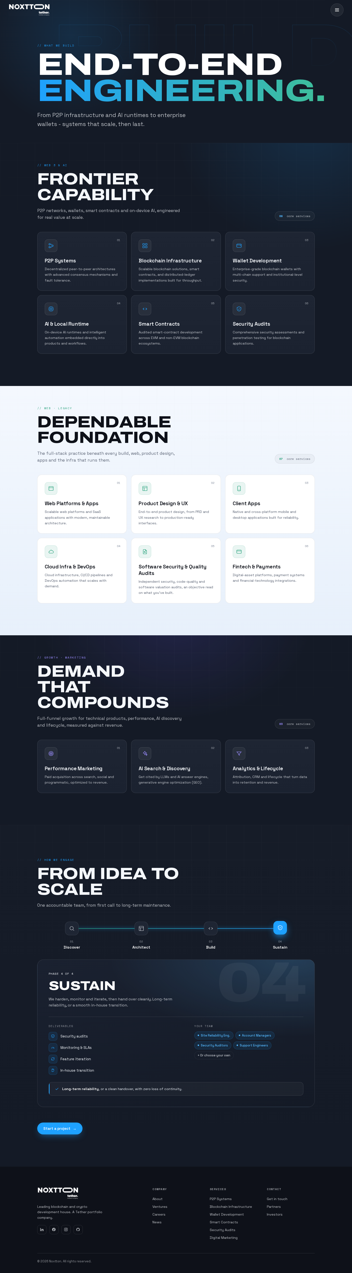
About (157, 1199)
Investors (275, 1214)
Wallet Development (227, 1214)
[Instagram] (66, 1229)
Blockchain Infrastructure (231, 1206)
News (157, 1222)
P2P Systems (221, 1199)
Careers (158, 1214)
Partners (274, 1206)
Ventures (159, 1206)
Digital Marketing (224, 1237)
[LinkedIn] (41, 1229)
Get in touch (277, 1199)
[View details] (118, 241)
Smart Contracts (224, 1222)
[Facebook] (54, 1229)
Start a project (59, 1128)
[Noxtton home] (29, 10)
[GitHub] (78, 1229)
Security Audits (222, 1230)
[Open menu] (337, 9)
